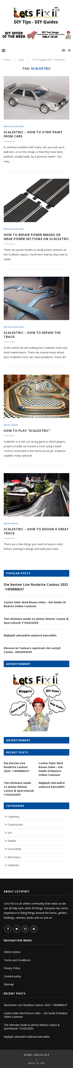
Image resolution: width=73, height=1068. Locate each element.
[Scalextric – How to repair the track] (36, 298)
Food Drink (14, 849)
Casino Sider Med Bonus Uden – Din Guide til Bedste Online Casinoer (35, 604)
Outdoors (13, 865)
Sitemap (9, 984)
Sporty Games (11, 425)
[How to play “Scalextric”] (36, 396)
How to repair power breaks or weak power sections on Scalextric (36, 237)
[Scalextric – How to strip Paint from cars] (36, 98)
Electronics (14, 857)
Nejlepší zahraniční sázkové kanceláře (30, 635)
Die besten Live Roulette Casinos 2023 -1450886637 (36, 586)
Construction (15, 824)
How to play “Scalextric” (27, 431)
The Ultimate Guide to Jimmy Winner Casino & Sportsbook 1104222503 (36, 620)
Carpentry (13, 816)
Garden (11, 841)
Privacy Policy (12, 968)
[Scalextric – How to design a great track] (36, 494)
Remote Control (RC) (14, 126)
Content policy (12, 976)
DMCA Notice (12, 952)
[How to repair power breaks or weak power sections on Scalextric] (36, 200)
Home (7, 59)
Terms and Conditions (17, 960)
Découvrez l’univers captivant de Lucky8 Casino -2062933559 (32, 650)
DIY (9, 833)
